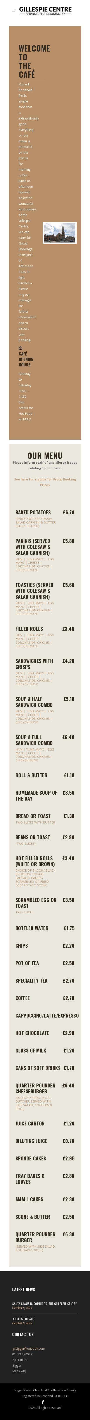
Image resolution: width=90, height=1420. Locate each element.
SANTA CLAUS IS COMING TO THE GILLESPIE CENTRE (44, 1303)
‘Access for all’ (23, 1318)
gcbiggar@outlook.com (28, 1348)
